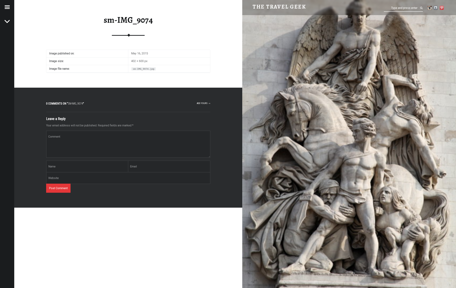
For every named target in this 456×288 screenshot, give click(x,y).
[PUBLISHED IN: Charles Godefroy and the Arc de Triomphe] (7, 21)
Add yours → (203, 103)
